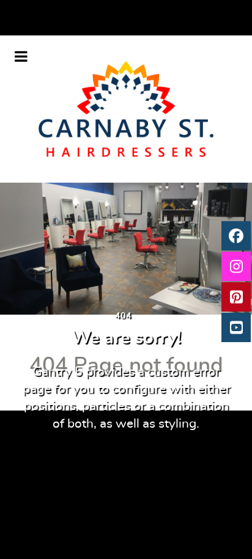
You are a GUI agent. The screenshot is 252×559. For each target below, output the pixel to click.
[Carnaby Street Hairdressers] (126, 109)
